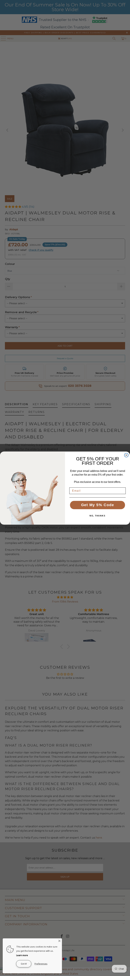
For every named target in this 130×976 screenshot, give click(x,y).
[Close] (59, 941)
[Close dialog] (126, 455)
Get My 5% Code (97, 505)
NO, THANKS (97, 516)
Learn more (22, 955)
